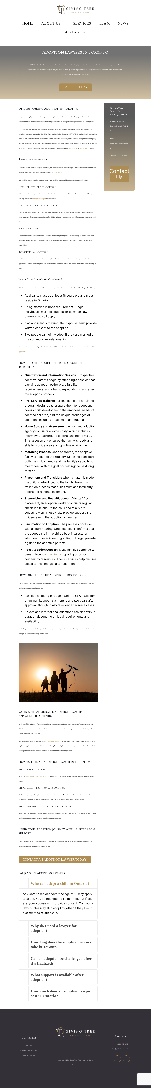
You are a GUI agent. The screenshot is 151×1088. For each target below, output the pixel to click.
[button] (58, 898)
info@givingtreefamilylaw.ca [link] (121, 1049)
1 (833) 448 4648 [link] (121, 156)
